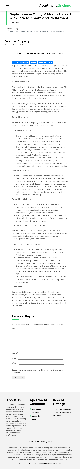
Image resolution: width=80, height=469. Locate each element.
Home (9, 29)
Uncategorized (15, 22)
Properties (36, 416)
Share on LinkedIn (45, 62)
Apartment (56, 5)
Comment (16, 328)
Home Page (36, 409)
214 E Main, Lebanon (63, 409)
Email (14, 358)
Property (43, 442)
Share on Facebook (20, 62)
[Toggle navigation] (7, 5)
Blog (16, 29)
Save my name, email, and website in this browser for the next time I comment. (38, 371)
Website (15, 363)
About (36, 442)
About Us (35, 412)
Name (15, 353)
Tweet (33, 62)
